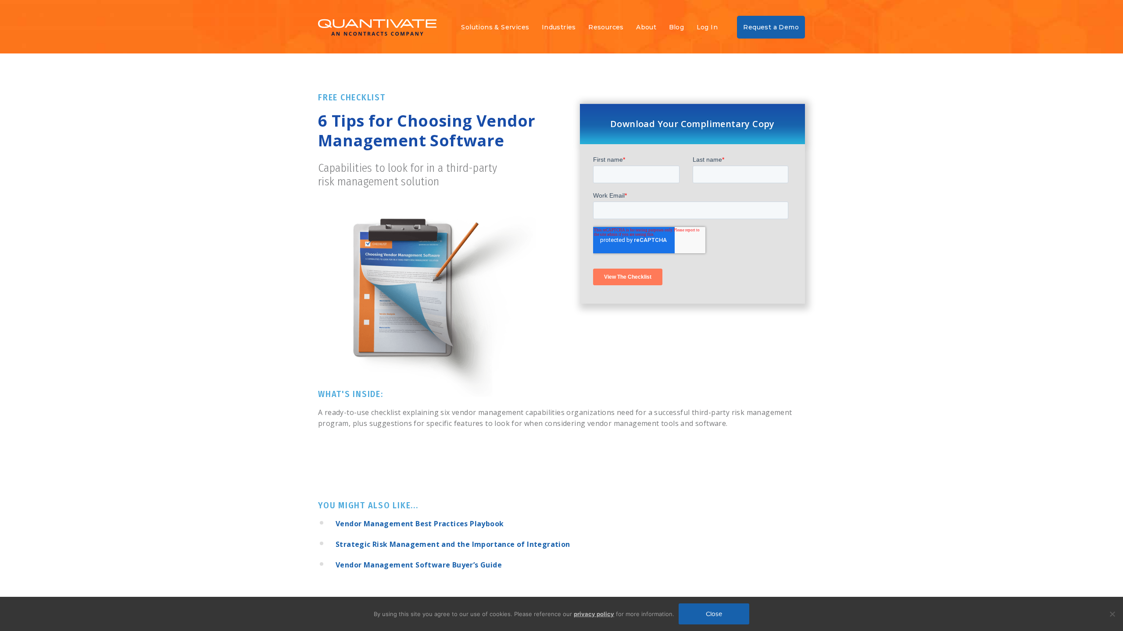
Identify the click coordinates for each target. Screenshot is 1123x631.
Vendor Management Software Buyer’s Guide (419, 565)
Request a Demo (771, 27)
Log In (707, 27)
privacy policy (594, 613)
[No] (1112, 614)
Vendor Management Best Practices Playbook (420, 523)
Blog (676, 27)
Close (714, 614)
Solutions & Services (495, 27)
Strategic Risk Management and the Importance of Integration (453, 544)
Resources (606, 27)
